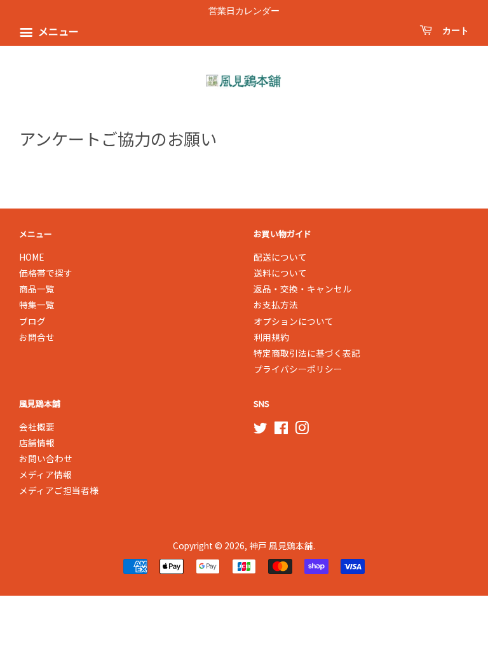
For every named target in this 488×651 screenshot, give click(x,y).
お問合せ (37, 337)
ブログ (32, 321)
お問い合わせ (45, 458)
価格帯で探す (45, 272)
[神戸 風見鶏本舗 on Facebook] (281, 429)
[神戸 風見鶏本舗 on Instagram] (302, 429)
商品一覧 (37, 288)
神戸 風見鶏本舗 (281, 545)
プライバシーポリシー (298, 368)
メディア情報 (45, 474)
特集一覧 (37, 304)
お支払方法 (276, 304)
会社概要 (37, 426)
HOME (31, 256)
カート (453, 31)
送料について (280, 272)
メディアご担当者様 (58, 490)
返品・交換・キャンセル (302, 288)
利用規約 (271, 337)
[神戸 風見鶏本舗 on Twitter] (261, 429)
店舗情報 (37, 442)
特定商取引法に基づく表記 (307, 352)
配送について (280, 256)
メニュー (57, 31)
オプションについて (294, 321)
